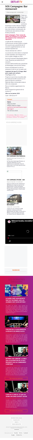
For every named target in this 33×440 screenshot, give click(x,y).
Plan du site (16, 420)
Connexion (16, 429)
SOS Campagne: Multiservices (16, 156)
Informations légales (16, 418)
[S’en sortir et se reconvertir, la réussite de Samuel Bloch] (16, 324)
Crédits (16, 422)
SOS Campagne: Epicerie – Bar (16, 179)
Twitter (20, 433)
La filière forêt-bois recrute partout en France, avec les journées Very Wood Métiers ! (16, 300)
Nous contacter (16, 424)
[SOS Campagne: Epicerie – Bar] (14, 174)
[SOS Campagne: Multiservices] (14, 151)
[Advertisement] (16, 135)
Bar (18, 114)
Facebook (26, 433)
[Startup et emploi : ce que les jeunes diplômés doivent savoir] (16, 389)
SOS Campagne (10, 114)
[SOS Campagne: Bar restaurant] (12, 19)
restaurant (14, 117)
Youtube (16, 433)
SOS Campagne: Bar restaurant (13, 204)
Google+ (13, 435)
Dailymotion (19, 435)
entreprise (13, 116)
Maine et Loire (19, 116)
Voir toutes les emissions (16, 378)
